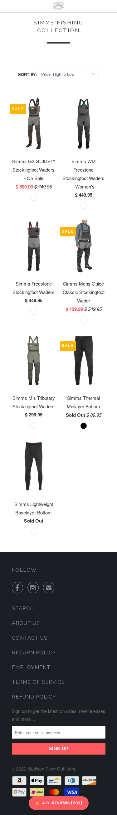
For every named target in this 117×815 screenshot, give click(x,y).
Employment (31, 667)
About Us (26, 623)
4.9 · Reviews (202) (62, 803)
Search (23, 608)
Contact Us (29, 638)
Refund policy (34, 697)
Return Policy (34, 653)
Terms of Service (38, 682)
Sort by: (28, 74)
